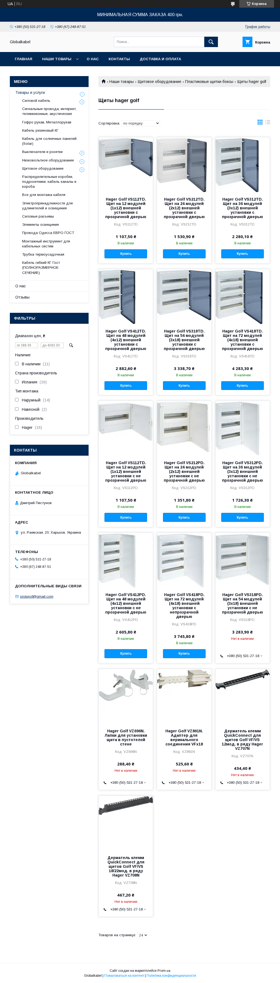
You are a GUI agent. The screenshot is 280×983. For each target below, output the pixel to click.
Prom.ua (164, 971)
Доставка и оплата (160, 59)
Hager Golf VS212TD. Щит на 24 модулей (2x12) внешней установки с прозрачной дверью (184, 208)
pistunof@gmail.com (36, 596)
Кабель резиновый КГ (40, 130)
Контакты (119, 59)
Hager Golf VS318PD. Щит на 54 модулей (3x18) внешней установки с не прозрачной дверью (242, 603)
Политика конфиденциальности (171, 976)
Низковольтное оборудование (48, 160)
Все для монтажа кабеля (43, 195)
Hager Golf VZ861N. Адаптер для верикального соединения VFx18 (184, 737)
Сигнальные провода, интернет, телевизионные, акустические (49, 111)
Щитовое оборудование (159, 81)
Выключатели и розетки (42, 152)
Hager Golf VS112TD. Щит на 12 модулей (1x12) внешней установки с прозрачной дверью (125, 208)
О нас (93, 59)
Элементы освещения (40, 224)
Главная (23, 59)
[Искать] (211, 42)
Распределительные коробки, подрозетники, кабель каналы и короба (49, 182)
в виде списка (267, 123)
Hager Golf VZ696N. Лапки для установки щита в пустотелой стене (125, 737)
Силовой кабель (36, 101)
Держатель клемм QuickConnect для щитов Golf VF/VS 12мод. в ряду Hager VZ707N (242, 740)
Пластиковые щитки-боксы (209, 81)
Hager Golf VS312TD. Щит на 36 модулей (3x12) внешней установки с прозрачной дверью (242, 208)
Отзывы (22, 297)
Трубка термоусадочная (43, 254)
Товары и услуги (30, 92)
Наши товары (56, 59)
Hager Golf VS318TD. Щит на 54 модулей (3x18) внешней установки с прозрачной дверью (184, 340)
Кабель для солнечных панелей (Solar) (49, 141)
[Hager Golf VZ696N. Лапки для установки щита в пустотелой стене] (126, 696)
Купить (126, 254)
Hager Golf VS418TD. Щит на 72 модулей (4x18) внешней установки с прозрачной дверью (242, 340)
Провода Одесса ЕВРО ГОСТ (48, 233)
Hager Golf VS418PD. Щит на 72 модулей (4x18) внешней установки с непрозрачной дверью (184, 605)
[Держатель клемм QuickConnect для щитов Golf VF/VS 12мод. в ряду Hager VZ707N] (242, 696)
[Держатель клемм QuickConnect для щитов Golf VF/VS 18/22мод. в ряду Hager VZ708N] (126, 823)
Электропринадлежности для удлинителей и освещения (47, 205)
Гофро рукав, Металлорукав (46, 122)
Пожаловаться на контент (124, 976)
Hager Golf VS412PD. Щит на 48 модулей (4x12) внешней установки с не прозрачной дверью (125, 603)
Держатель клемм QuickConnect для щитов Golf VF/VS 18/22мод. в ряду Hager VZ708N (125, 866)
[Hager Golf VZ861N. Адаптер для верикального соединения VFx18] (184, 696)
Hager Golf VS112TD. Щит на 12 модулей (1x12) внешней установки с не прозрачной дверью (125, 471)
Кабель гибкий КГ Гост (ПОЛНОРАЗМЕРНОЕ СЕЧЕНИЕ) (41, 267)
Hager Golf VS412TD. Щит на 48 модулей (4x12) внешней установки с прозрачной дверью (125, 340)
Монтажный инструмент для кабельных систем (46, 243)
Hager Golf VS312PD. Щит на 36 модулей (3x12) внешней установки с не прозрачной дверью (242, 471)
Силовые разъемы (38, 216)
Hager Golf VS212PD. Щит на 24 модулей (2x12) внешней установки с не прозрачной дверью (184, 471)
